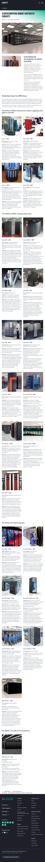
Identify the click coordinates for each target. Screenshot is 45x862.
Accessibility (19, 803)
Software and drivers (21, 833)
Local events (33, 805)
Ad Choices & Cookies (14, 852)
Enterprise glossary (35, 823)
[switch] (4, 832)
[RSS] (5, 825)
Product (6, 808)
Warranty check (20, 835)
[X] (5, 822)
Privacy (3, 852)
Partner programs (34, 845)
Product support (20, 831)
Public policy (19, 820)
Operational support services (22, 826)
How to (5, 805)
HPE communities (34, 827)
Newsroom (33, 807)
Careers (18, 805)
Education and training (35, 818)
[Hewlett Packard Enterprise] (5, 3)
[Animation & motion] (5, 832)
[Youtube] (3, 825)
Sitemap (20, 852)
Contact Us (33, 813)
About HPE (19, 800)
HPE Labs (19, 809)
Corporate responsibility (21, 807)
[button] (39, 2)
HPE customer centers (35, 829)
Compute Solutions (16, 791)
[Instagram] (8, 822)
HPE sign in (33, 832)
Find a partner (34, 843)
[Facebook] (13, 822)
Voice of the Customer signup (37, 834)
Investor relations (20, 815)
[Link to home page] (2, 791)
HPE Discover (33, 803)
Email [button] (4, 811)
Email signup (33, 820)
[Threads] (10, 822)
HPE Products (8, 791)
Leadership (19, 817)
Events (32, 800)
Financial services (34, 825)
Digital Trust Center (35, 816)
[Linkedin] (3, 822)
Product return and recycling (22, 828)
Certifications (34, 840)
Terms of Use (7, 852)
